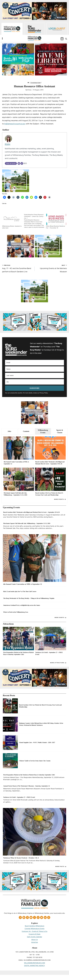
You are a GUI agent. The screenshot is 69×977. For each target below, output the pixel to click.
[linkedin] (45, 917)
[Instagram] (23, 917)
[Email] (19, 163)
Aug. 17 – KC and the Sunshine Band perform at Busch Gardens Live (16, 269)
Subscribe (34, 388)
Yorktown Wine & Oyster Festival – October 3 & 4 (21, 858)
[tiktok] (38, 917)
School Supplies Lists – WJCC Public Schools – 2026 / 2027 (37, 742)
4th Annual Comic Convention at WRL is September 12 (16, 463)
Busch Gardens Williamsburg (34, 926)
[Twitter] (34, 917)
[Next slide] (64, 644)
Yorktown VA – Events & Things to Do (34, 931)
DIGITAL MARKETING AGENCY (34, 965)
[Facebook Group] (41, 917)
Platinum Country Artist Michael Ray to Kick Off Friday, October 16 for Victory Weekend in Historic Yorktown (41, 724)
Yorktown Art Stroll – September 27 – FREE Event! (17, 653)
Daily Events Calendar (34, 937)
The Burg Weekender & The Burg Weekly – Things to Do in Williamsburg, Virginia (28, 598)
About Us (34, 939)
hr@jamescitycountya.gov (14, 124)
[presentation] (18, 448)
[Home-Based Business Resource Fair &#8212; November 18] (56, 219)
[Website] (21, 163)
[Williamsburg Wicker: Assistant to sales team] (12, 219)
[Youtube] (31, 917)
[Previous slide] (5, 644)
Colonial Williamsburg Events (34, 928)
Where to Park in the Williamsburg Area (15, 612)
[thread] (48, 917)
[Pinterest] (27, 917)
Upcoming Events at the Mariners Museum (53, 269)
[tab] (9, 431)
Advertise (34, 942)
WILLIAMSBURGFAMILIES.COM (34, 963)
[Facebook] (20, 917)
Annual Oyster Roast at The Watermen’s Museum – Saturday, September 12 (26, 786)
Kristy (29, 90)
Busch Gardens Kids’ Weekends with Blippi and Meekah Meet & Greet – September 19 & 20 (50, 463)
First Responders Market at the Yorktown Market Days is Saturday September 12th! (29, 775)
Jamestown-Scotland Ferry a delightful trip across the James (21, 605)
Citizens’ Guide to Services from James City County (34, 761)
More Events (59, 499)
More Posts (59, 866)
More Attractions (57, 662)
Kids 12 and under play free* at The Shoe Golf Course (19, 591)
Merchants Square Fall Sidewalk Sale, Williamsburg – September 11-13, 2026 (15, 494)
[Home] (28, 82)
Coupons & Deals (34, 934)
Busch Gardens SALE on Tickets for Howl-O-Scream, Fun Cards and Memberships (49, 494)
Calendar (62, 38)
